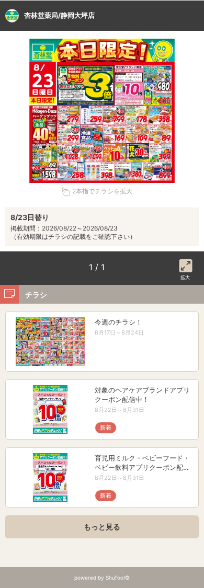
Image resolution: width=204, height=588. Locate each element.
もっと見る (102, 526)
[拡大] (186, 264)
